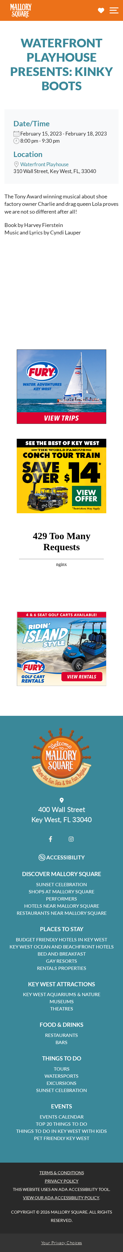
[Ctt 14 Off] (61, 476)
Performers (61, 898)
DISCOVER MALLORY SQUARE (61, 873)
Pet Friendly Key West (61, 1138)
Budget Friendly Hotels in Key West (61, 939)
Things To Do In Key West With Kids (61, 1130)
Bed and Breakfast (62, 953)
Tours (62, 1068)
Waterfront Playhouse (44, 164)
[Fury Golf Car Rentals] (61, 649)
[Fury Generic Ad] (61, 386)
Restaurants (61, 1035)
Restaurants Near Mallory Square (62, 912)
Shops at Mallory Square (61, 891)
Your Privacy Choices (61, 1242)
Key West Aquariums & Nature (61, 994)
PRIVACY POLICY (62, 1180)
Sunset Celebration (61, 884)
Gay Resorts (61, 960)
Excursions (61, 1083)
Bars (61, 1042)
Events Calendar (62, 1116)
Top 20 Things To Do (61, 1123)
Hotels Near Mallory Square (61, 905)
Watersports (61, 1075)
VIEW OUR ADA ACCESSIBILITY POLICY (61, 1197)
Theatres (61, 1008)
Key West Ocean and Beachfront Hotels (62, 946)
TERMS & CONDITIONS (61, 1172)
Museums (62, 1001)
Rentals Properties (61, 968)
